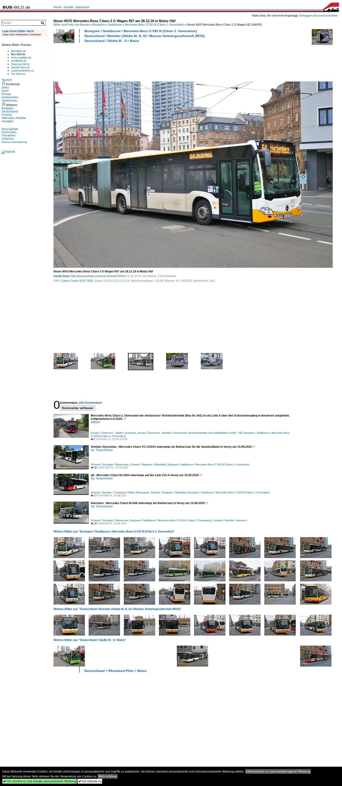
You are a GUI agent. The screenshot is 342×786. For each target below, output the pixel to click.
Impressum (82, 7)
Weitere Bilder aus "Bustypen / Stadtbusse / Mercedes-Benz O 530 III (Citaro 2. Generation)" (114, 531)
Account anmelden (326, 15)
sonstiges (8, 121)
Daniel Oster (62, 276)
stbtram (95, 422)
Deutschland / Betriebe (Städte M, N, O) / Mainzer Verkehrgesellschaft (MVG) (144, 36)
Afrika (5, 87)
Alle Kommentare (90, 402)
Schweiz (7, 114)
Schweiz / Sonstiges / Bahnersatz (110, 464)
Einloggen (305, 15)
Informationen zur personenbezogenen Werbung (278, 771)
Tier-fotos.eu (18, 73)
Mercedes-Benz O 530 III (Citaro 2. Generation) (154, 24)
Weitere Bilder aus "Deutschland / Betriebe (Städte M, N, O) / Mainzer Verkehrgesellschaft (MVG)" (118, 609)
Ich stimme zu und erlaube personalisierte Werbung (39, 781)
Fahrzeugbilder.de (21, 57)
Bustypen (99, 24)
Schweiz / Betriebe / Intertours (230, 520)
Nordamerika (10, 97)
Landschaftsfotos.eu (22, 70)
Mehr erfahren (107, 776)
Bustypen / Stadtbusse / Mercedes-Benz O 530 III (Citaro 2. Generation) (140, 31)
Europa (6, 94)
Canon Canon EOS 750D (77, 280)
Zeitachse (8, 138)
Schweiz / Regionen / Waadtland (148, 464)
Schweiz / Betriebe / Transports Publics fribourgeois (120, 492)
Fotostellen (9, 135)
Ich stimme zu (89, 781)
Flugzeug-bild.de (20, 64)
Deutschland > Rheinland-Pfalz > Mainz (115, 671)
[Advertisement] (138, 61)
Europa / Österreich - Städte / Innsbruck (113, 432)
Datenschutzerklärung (14, 142)
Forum (58, 7)
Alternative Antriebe (14, 118)
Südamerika (9, 100)
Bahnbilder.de (18, 51)
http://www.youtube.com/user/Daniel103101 (98, 276)
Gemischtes (9, 132)
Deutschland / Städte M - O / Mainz (111, 41)
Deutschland (10, 111)
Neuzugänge (10, 129)
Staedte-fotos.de (20, 67)
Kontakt (68, 7)
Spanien (7, 79)
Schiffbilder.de (19, 60)
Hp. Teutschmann (102, 450)
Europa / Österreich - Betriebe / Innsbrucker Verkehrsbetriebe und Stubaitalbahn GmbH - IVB (189, 432)
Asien (5, 90)
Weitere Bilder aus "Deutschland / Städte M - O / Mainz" (90, 640)
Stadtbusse (115, 24)
